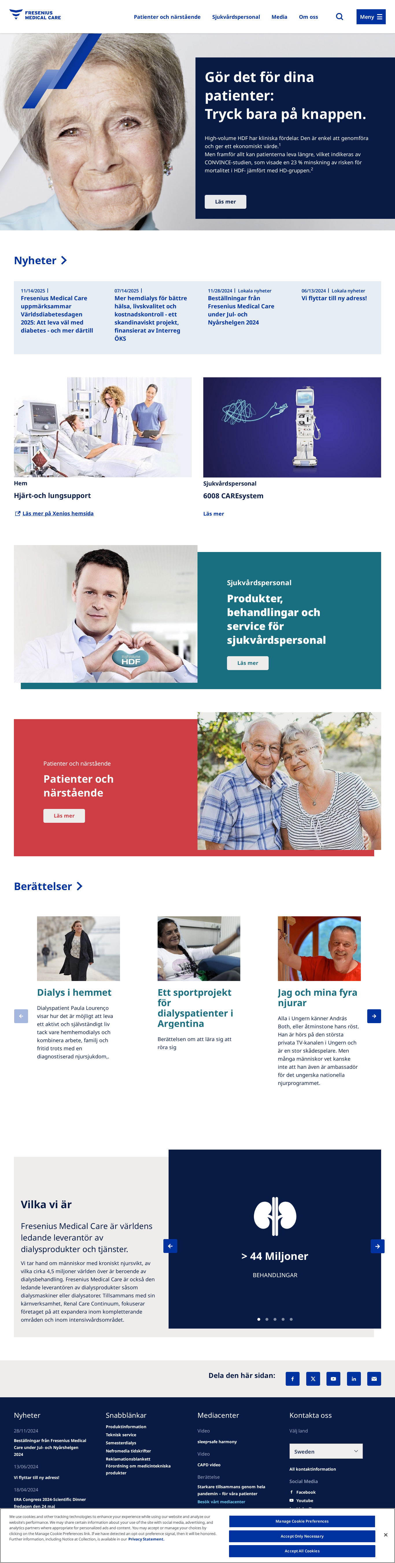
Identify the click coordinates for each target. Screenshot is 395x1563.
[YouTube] (333, 1379)
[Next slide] (370, 1016)
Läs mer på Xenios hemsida (58, 513)
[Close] (385, 1535)
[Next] (372, 1246)
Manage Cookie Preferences (302, 1521)
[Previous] (175, 1246)
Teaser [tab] (258, 1319)
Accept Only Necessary (302, 1536)
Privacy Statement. (146, 1539)
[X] (313, 1379)
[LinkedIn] (354, 1379)
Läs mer (225, 201)
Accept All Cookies (302, 1550)
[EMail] (374, 1379)
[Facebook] (293, 1379)
